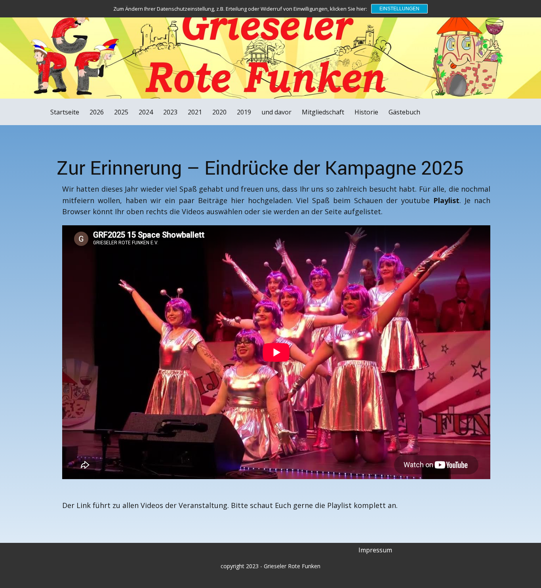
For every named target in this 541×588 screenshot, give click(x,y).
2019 (244, 112)
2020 (219, 112)
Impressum (375, 550)
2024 (146, 112)
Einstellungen (399, 8)
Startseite (64, 112)
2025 (121, 112)
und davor (276, 112)
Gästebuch (404, 112)
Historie (366, 112)
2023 (170, 112)
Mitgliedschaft (323, 112)
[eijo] (38, 21)
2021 (195, 112)
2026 (97, 112)
